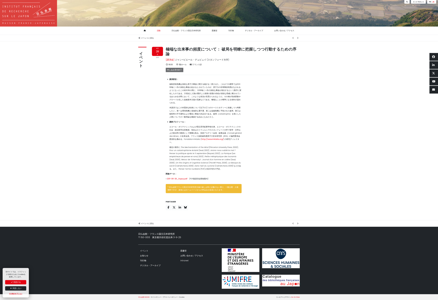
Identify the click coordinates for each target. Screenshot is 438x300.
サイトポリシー (156, 297)
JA (433, 2)
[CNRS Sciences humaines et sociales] (281, 258)
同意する (17, 282)
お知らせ (144, 255)
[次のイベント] (298, 38)
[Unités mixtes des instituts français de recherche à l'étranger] (240, 282)
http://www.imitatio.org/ (212, 139)
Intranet (184, 260)
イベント (141, 57)
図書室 (214, 30)
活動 (158, 30)
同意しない (17, 288)
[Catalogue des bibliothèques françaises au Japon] (281, 280)
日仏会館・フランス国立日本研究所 (186, 30)
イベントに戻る (147, 38)
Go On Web (295, 297)
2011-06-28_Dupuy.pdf (177, 178)
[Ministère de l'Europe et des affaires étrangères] (240, 260)
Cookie (181, 297)
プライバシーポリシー (170, 297)
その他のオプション (15, 294)
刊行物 (231, 30)
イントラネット (418, 2)
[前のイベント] (293, 38)
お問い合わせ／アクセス (284, 30)
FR (430, 2)
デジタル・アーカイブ (254, 30)
